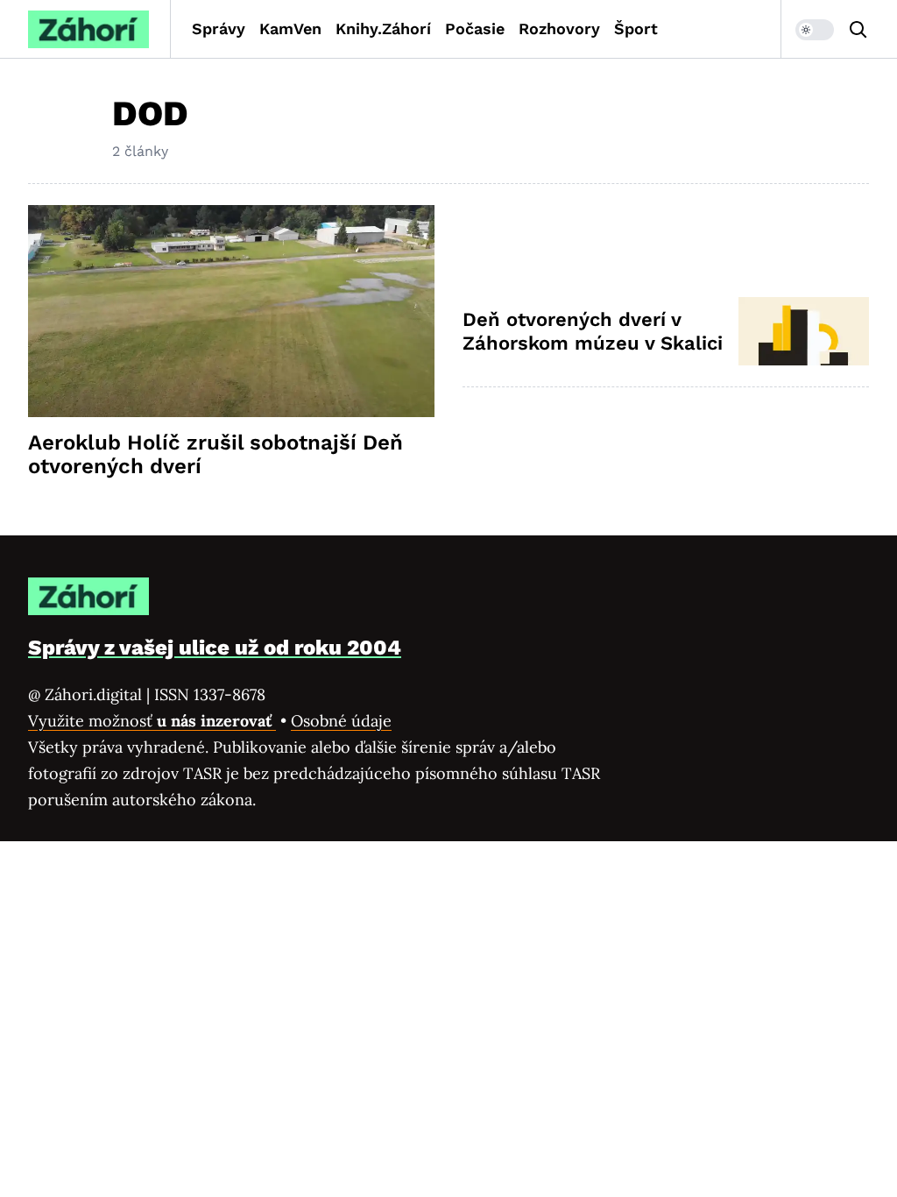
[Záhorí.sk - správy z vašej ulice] (88, 29)
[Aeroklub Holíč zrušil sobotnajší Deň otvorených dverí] (231, 311)
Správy (218, 28)
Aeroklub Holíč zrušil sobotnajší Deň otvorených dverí (215, 454)
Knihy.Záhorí (383, 28)
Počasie (475, 28)
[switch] (814, 29)
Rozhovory (559, 28)
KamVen (290, 28)
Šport (636, 28)
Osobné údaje (341, 721)
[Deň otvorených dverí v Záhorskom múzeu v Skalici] (803, 331)
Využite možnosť (152, 721)
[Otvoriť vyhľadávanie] (858, 29)
